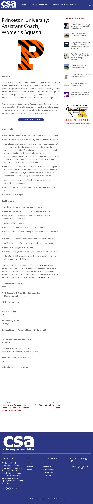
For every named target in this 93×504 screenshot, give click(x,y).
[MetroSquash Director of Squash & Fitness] (66, 85)
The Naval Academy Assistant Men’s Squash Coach (81, 75)
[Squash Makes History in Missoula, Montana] (66, 67)
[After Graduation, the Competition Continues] (66, 35)
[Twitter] (12, 488)
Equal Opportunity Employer (33, 265)
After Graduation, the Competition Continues (79, 35)
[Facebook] (3, 488)
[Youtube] (17, 488)
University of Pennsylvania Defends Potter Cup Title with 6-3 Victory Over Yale (15, 407)
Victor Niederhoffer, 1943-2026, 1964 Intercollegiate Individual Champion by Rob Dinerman (80, 57)
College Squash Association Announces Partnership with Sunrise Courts (80, 26)
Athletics (45, 82)
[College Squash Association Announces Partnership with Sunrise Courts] (66, 26)
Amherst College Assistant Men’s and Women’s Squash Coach (80, 94)
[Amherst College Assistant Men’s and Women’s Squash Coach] (66, 94)
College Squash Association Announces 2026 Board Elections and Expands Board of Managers (80, 45)
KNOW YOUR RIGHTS (43, 277)
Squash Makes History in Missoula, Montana (79, 66)
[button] (89, 4)
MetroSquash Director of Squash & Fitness (79, 84)
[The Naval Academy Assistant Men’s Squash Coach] (66, 76)
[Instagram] (8, 488)
